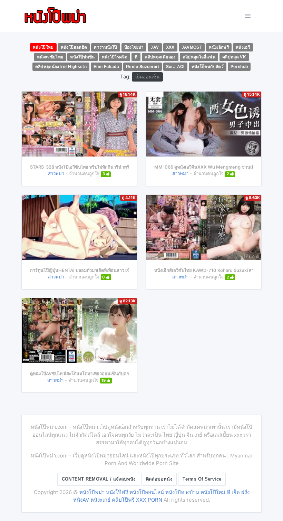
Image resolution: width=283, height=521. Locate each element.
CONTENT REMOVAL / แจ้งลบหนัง (99, 479)
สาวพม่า (56, 173)
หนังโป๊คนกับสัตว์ (208, 66)
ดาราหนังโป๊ (105, 47)
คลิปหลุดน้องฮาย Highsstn (61, 66)
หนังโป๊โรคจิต (115, 57)
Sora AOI (175, 66)
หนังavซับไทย (50, 57)
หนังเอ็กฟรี (219, 47)
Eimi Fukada (106, 66)
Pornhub (239, 66)
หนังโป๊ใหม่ (43, 47)
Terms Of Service (202, 479)
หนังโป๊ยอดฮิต (74, 47)
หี (136, 57)
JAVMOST (192, 47)
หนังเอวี (243, 47)
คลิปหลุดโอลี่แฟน (199, 57)
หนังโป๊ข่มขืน (82, 57)
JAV (154, 47)
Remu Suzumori (142, 66)
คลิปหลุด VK (234, 57)
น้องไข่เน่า (134, 47)
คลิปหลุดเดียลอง (160, 57)
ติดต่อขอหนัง (159, 479)
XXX (170, 47)
